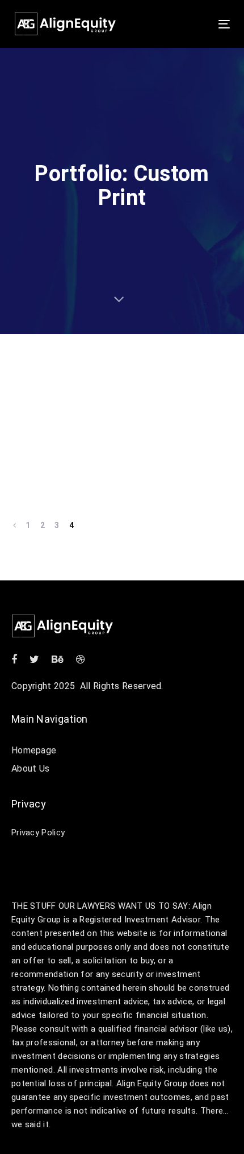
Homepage (33, 750)
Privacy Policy (38, 832)
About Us (30, 768)
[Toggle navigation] (194, 24)
